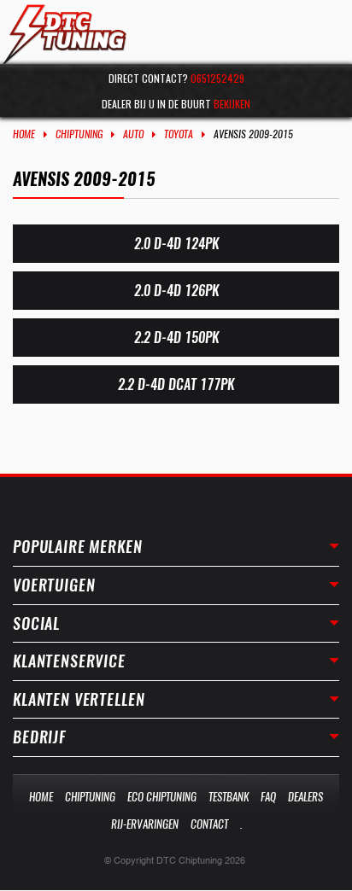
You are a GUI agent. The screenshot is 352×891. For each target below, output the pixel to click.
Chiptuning (79, 134)
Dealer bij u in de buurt (176, 103)
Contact (209, 824)
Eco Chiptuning (162, 796)
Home (24, 134)
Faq (268, 796)
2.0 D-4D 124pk (176, 244)
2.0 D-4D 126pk (176, 291)
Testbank (228, 796)
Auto (133, 134)
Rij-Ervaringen (145, 824)
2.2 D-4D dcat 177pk (176, 384)
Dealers (305, 796)
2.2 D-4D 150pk (176, 337)
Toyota (178, 134)
